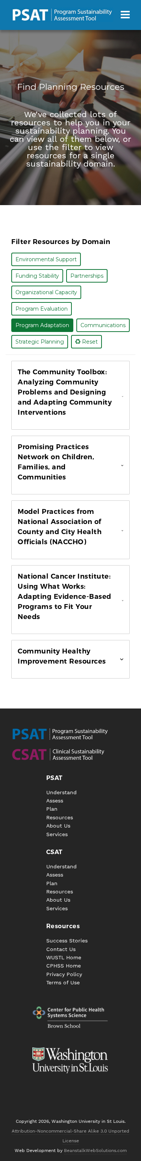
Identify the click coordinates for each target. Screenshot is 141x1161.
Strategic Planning (39, 341)
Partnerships (86, 275)
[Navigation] (125, 15)
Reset (89, 341)
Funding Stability (37, 275)
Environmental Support (46, 259)
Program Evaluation (41, 308)
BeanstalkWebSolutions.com (95, 1150)
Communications (103, 325)
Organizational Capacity (46, 292)
